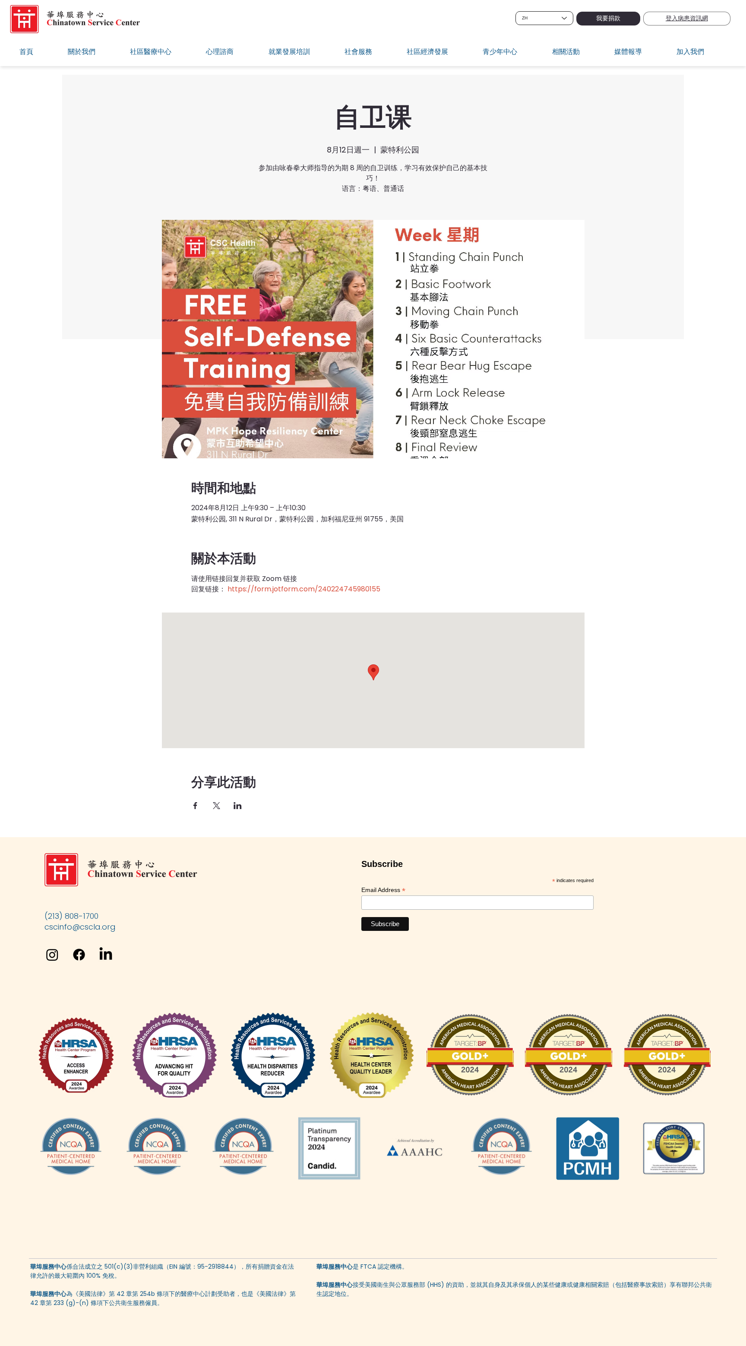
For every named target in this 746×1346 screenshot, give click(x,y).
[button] (92, 52)
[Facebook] (79, 954)
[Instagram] (52, 954)
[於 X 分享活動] (216, 805)
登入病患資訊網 (687, 18)
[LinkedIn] (106, 954)
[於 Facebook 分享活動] (195, 805)
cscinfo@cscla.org (80, 926)
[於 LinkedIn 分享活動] (238, 805)
